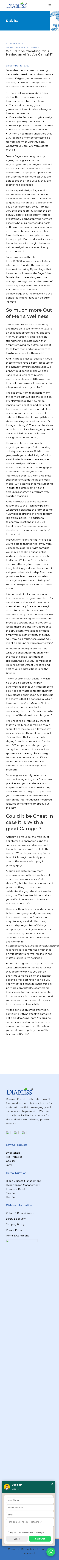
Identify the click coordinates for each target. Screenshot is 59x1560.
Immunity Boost (15, 1189)
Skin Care (11, 1193)
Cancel (17, 1539)
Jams (9, 1164)
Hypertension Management (22, 1184)
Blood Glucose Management (23, 1180)
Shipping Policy (15, 1224)
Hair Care (11, 1197)
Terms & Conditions (17, 1235)
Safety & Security (15, 1218)
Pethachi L (15, 43)
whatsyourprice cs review (21, 47)
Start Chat (40, 1539)
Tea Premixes (14, 1156)
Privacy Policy (14, 1229)
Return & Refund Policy (20, 1213)
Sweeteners (13, 1152)
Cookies (10, 1160)
